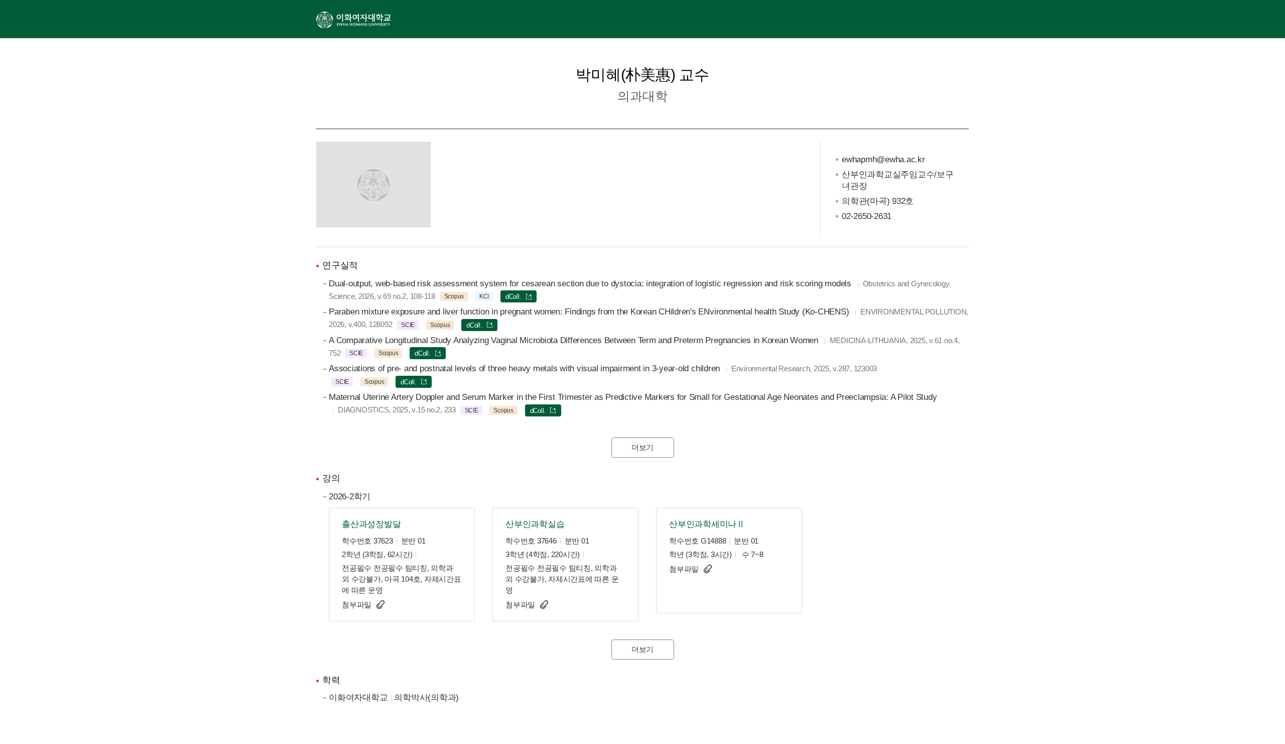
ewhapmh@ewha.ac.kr (883, 159)
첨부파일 (356, 604)
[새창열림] (353, 19)
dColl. (513, 296)
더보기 (642, 447)
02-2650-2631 (866, 216)
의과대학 (642, 96)
